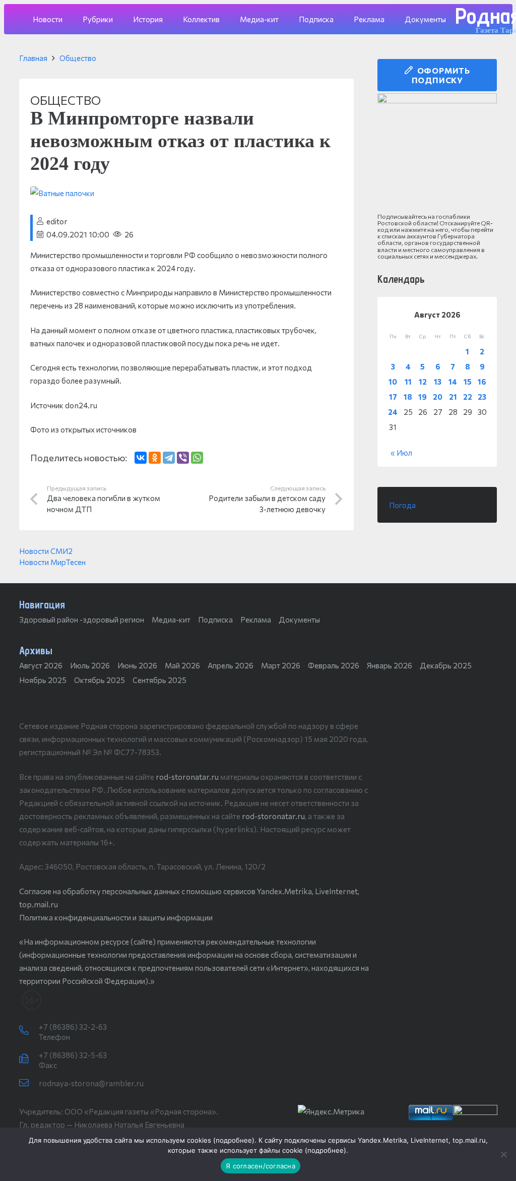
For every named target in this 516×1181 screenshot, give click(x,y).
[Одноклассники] (155, 458)
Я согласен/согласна (260, 1166)
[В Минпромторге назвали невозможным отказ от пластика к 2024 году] (62, 193)
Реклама (255, 619)
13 (437, 381)
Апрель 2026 (230, 665)
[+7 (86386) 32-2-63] (29, 1030)
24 (393, 411)
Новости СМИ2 (46, 550)
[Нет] (503, 1154)
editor (57, 221)
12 (423, 381)
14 (452, 381)
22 (467, 396)
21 (453, 396)
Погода (402, 505)
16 (482, 381)
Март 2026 (280, 665)
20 (437, 396)
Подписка (215, 619)
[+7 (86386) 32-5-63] (29, 1059)
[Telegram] (169, 458)
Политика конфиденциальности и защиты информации (116, 917)
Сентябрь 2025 (159, 680)
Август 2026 (40, 665)
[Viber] (183, 458)
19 (422, 396)
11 (408, 381)
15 (468, 381)
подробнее (234, 1140)
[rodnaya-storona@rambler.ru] (29, 1083)
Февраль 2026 (333, 665)
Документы (299, 619)
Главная (33, 58)
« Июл (401, 452)
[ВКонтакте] (141, 458)
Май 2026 (182, 665)
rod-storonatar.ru (187, 776)
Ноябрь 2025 (43, 680)
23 (482, 396)
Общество (77, 58)
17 (393, 396)
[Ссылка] (437, 153)
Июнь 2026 (137, 665)
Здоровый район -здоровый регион (81, 619)
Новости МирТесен (52, 562)
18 (408, 396)
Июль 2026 (90, 665)
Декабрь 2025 (446, 665)
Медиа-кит (171, 619)
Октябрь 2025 (99, 680)
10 (393, 381)
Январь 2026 (389, 665)
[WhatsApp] (197, 458)
